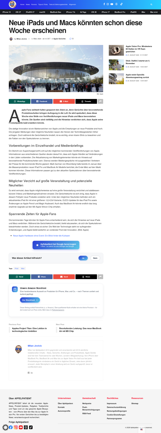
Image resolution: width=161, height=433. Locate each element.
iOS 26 (93, 12)
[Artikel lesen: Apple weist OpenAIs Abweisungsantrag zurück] (116, 78)
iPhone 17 (106, 12)
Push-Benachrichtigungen (91, 408)
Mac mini (154, 12)
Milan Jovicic (22, 38)
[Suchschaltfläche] (151, 4)
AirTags (83, 12)
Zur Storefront (28, 300)
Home (22, 4)
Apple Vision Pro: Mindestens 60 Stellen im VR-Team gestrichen (139, 49)
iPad (16, 268)
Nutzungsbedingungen (117, 411)
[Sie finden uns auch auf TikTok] (121, 4)
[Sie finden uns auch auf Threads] (116, 4)
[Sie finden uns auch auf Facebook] (104, 4)
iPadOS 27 (30, 12)
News (28, 4)
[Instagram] (16, 427)
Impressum (111, 403)
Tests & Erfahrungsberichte (58, 4)
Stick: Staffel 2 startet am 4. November (138, 62)
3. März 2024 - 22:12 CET (41, 38)
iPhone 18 (7, 12)
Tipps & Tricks (43, 4)
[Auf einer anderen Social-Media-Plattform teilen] (100, 101)
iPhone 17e (70, 12)
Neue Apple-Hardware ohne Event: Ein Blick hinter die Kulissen (41, 235)
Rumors (34, 4)
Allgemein (72, 4)
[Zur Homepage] (12, 4)
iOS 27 (18, 12)
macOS (42, 12)
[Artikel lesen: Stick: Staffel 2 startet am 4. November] (116, 64)
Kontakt (61, 407)
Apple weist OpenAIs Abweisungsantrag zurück (137, 76)
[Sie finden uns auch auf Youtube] (112, 4)
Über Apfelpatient (65, 403)
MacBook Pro (120, 12)
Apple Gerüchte (59, 38)
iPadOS (133, 12)
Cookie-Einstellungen (116, 414)
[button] (5, 427)
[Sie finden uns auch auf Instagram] (108, 4)
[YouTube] (21, 427)
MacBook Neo (55, 12)
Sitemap (134, 403)
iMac (143, 12)
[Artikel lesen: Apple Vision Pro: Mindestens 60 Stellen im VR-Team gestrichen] (116, 50)
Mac (23, 268)
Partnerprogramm (58, 310)
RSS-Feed (86, 413)
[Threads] (26, 427)
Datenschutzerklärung (116, 407)
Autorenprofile (64, 411)
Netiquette (86, 403)
